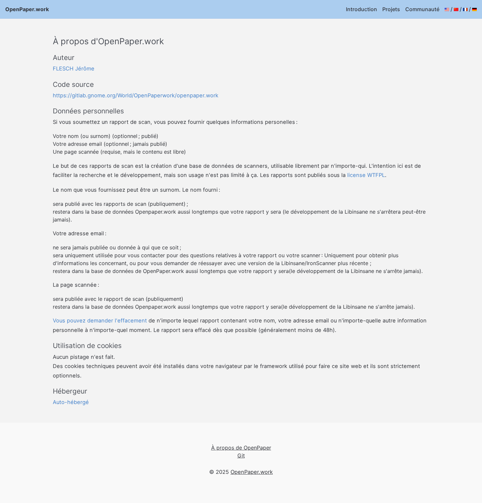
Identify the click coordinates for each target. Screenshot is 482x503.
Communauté (422, 9)
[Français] (465, 9)
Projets (391, 9)
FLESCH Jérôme (73, 68)
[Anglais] (447, 9)
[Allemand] (474, 9)
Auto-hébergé (71, 402)
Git (241, 455)
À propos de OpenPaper (241, 447)
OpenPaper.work (27, 9)
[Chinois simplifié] (456, 9)
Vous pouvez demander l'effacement (100, 320)
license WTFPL (366, 175)
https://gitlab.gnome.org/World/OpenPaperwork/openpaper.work (135, 95)
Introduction (361, 9)
